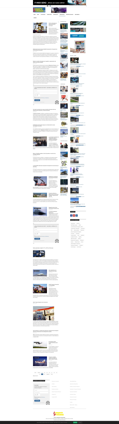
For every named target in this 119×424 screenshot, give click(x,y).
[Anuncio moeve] (78, 36)
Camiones (78, 223)
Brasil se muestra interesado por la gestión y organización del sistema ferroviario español (44, 62)
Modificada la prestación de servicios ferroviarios (53, 177)
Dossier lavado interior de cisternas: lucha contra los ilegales (63, 93)
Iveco (78, 235)
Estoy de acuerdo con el (41, 97)
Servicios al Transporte (74, 245)
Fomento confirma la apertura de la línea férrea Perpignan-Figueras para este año (53, 195)
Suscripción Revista (73, 394)
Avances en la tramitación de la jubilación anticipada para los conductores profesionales (78, 64)
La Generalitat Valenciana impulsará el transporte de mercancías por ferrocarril (46, 166)
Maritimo (79, 238)
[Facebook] (71, 215)
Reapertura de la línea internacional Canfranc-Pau (54, 208)
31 (51, 372)
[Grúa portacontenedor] (40, 181)
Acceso (42, 6)
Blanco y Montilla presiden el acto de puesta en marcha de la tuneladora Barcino (44, 154)
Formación (72, 233)
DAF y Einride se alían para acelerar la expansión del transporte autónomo (64, 60)
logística (80, 236)
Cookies (71, 402)
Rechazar (80, 422)
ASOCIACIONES (78, 95)
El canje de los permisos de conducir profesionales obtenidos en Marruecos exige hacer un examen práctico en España (77, 154)
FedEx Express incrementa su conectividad (54, 285)
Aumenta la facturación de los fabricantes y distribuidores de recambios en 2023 (76, 93)
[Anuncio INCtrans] (68, 10)
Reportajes (55, 14)
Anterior (39, 372)
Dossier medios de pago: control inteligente (64, 101)
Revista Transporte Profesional (56, 391)
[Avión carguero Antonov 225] (40, 273)
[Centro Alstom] (40, 141)
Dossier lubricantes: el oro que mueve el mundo (64, 127)
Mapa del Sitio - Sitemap (73, 404)
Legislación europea (74, 236)
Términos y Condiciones (45, 97)
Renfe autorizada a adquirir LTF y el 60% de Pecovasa (43, 248)
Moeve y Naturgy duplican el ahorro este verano (63, 159)
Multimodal (77, 14)
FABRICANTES (78, 105)
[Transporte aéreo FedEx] (40, 288)
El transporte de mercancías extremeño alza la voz (77, 143)
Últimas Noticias (54, 386)
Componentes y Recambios (75, 228)
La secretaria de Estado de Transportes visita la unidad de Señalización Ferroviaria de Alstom (54, 138)
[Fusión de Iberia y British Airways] (40, 361)
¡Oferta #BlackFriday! (73, 381)
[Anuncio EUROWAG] (78, 30)
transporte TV (54, 394)
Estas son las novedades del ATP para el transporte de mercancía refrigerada (64, 50)
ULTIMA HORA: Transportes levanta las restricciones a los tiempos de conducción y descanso (76, 174)
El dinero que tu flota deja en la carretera (63, 186)
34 (39, 374)
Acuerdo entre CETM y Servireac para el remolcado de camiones (78, 74)
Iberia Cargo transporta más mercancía (40, 302)
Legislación (49, 14)
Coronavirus (83, 228)
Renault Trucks (77, 241)
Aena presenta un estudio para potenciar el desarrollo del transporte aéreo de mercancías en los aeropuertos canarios (45, 331)
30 (49, 372)
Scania (82, 241)
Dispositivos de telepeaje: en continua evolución (63, 136)
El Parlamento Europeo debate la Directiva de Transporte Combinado (77, 194)
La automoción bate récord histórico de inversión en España (63, 79)
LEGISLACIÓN (78, 66)
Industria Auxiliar (69, 14)
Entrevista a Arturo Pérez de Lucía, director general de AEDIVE (77, 134)
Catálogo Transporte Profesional (74, 386)
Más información (69, 422)
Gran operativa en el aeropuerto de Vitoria (53, 270)
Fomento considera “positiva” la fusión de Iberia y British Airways (53, 358)
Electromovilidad (76, 230)
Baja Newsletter (72, 407)
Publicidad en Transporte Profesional (75, 389)
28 (44, 372)
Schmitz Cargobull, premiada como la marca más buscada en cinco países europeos (77, 204)
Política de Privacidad (73, 399)
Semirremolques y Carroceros (81, 206)
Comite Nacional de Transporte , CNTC (77, 226)
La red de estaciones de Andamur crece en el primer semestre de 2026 (63, 176)
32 (54, 372)
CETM (38, 14)
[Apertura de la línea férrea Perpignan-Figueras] (40, 195)
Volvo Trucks (79, 246)
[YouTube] (74, 215)
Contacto (45, 6)
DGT (71, 230)
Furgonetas (77, 233)
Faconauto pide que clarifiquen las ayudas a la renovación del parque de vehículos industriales (77, 164)
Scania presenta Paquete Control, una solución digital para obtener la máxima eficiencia (77, 84)
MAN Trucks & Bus (74, 238)
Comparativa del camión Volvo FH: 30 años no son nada (77, 123)
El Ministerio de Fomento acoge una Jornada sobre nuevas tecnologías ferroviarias (44, 125)
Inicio (35, 14)
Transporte (81, 245)
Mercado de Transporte (55, 381)
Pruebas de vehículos (55, 389)
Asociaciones (73, 223)
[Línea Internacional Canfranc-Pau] (40, 211)
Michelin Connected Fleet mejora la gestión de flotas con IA (63, 150)
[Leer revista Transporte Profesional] (78, 46)
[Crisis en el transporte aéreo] (40, 344)
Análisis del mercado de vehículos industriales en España (77, 103)
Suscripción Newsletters (73, 391)
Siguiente (48, 374)
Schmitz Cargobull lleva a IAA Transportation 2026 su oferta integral (63, 194)
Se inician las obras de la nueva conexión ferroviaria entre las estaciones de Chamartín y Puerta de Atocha (44, 110)
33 (56, 372)
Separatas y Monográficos (74, 383)
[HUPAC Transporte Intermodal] (40, 28)
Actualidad (43, 14)
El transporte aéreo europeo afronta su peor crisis (53, 342)
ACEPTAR (75, 422)
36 (44, 374)
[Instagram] (76, 215)
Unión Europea (73, 246)
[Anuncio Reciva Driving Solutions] (78, 23)
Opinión (35, 17)
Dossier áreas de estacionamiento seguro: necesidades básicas (64, 119)
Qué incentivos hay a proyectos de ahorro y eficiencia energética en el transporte (63, 30)
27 (42, 372)
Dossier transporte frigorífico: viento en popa (63, 110)
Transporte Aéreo (36, 285)
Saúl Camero (80, 85)
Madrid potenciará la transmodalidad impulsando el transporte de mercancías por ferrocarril (45, 49)
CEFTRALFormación (74, 225)
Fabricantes (62, 14)
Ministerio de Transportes (75, 240)
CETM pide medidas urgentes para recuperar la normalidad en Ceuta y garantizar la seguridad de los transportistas (64, 41)
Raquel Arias (82, 66)
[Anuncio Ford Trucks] (59, 2)
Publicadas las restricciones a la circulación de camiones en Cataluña (77, 113)
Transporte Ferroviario (37, 177)
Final (51, 374)
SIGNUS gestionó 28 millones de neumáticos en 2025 (63, 167)
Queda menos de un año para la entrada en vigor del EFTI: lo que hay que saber (64, 70)
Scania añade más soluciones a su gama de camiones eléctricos (76, 185)
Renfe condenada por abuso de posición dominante (53, 24)
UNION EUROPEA (79, 196)
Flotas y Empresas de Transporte (76, 231)
